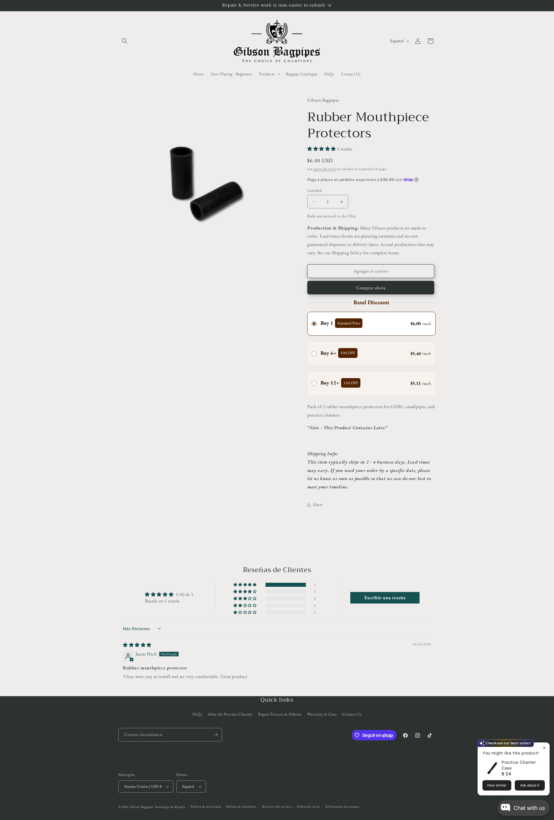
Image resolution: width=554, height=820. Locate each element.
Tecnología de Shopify (170, 807)
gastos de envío (325, 169)
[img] (137, 645)
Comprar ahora (370, 287)
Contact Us (352, 714)
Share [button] (318, 504)
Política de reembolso (241, 806)
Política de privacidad (206, 806)
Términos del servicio (276, 806)
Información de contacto (342, 806)
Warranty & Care (322, 714)
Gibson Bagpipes (142, 807)
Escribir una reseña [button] (384, 598)
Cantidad (314, 190)
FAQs (197, 714)
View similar (497, 785)
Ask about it (529, 785)
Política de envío (308, 806)
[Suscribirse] (215, 734)
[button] (124, 41)
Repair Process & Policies (280, 714)
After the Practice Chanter (230, 714)
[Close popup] (544, 747)
